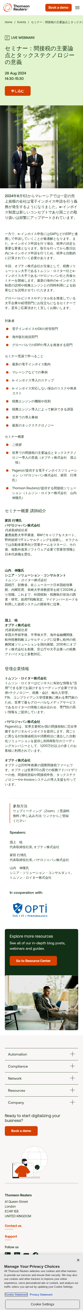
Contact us (13, 1226)
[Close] (78, 1260)
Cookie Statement (16, 1294)
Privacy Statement (40, 1294)
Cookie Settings (42, 1304)
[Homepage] (16, 7)
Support (11, 1236)
